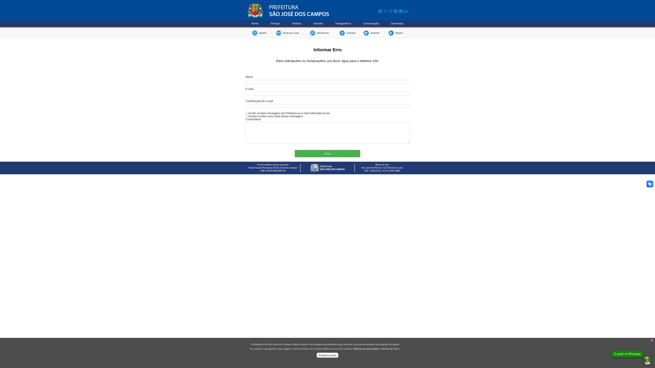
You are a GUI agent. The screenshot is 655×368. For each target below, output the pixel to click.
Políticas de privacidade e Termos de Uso (375, 348)
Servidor (318, 23)
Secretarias (397, 23)
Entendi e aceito (327, 355)
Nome (249, 76)
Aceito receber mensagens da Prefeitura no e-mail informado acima (289, 113)
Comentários (253, 119)
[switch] (247, 113)
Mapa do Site (382, 165)
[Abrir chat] (647, 360)
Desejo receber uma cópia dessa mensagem (276, 116)
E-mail (249, 89)
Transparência (343, 23)
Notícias (296, 23)
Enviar (327, 153)
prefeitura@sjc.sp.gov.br (276, 165)
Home (255, 23)
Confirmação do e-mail (259, 101)
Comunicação (371, 23)
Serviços (275, 23)
